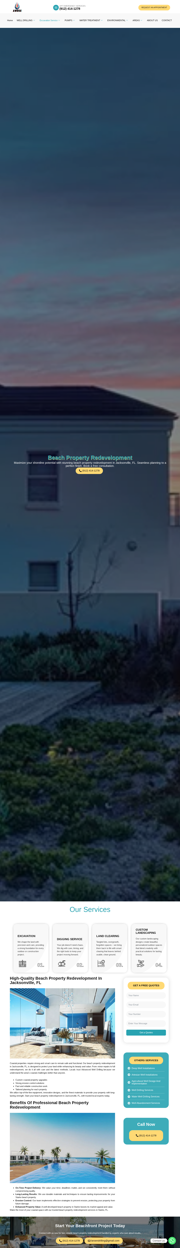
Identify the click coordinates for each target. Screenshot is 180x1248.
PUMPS (68, 20)
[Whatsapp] (172, 1240)
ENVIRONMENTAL (116, 20)
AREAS (136, 20)
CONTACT (167, 20)
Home (10, 20)
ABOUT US (152, 20)
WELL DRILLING (24, 20)
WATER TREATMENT (89, 20)
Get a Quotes (146, 1032)
